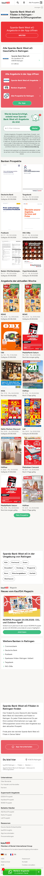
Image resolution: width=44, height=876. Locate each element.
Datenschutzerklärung (32, 147)
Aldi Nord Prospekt (7, 812)
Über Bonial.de (6, 781)
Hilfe (2, 859)
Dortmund (15, 562)
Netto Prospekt (6, 815)
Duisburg (19, 568)
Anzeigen (37, 7)
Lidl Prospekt (5, 818)
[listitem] (11, 182)
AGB (2, 865)
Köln (6, 562)
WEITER (22, 35)
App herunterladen (7, 833)
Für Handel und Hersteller (10, 784)
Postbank (8, 654)
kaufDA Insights (6, 830)
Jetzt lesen (22, 632)
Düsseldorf (8, 568)
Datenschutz (5, 862)
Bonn (6, 573)
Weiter (35, 128)
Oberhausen (9, 579)
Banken (28, 765)
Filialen (20, 765)
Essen (25, 562)
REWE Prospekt (6, 803)
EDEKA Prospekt (7, 797)
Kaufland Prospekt (7, 800)
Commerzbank (11, 646)
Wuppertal (31, 568)
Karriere (4, 788)
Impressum (26, 859)
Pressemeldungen (7, 836)
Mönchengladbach (19, 573)
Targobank (9, 662)
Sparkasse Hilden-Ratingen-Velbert (19, 658)
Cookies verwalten (28, 865)
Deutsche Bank (11, 650)
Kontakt (25, 862)
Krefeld (32, 573)
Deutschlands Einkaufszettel (11, 827)
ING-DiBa (9, 666)
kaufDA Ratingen (9, 765)
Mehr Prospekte (22, 515)
